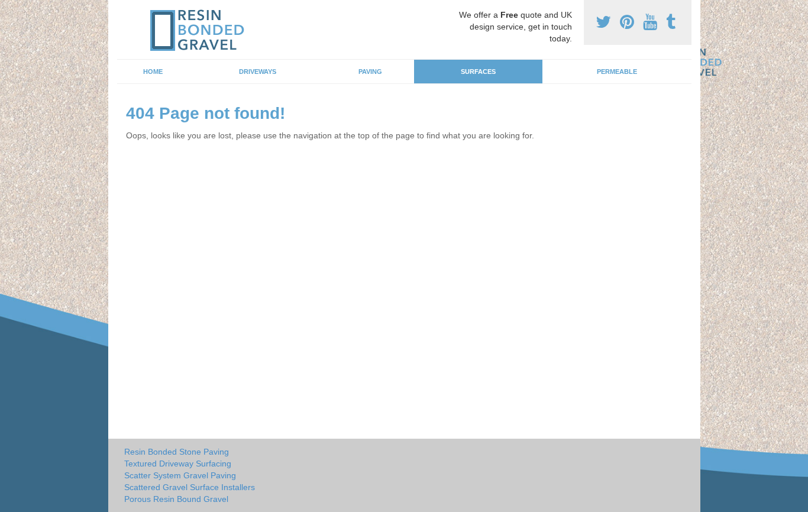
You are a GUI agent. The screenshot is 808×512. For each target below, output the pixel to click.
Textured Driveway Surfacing (177, 463)
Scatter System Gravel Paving (180, 475)
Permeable (617, 71)
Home (153, 71)
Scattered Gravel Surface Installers (189, 487)
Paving (370, 71)
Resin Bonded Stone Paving (176, 451)
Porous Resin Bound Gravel (176, 499)
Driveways (257, 71)
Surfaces (478, 71)
